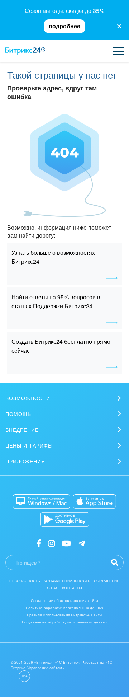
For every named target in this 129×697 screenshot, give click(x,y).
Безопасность (24, 580)
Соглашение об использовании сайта (64, 600)
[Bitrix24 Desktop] (41, 501)
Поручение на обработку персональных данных (64, 622)
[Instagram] (51, 542)
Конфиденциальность (67, 580)
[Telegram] (81, 542)
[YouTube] (66, 542)
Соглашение (107, 580)
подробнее (64, 26)
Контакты (72, 587)
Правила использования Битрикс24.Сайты (64, 614)
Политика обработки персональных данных (65, 607)
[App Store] (94, 501)
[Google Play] (64, 519)
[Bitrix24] (25, 51)
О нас (53, 587)
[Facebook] (39, 542)
